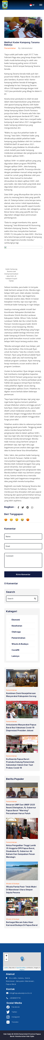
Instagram (15, 1017)
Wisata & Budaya (20, 644)
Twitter (13, 1012)
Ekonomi (16, 619)
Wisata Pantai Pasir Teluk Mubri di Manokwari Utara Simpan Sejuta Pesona (21, 889)
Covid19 (15, 650)
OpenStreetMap (21, 967)
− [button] (6, 959)
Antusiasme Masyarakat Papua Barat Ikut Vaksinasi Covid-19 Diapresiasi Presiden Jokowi (21, 727)
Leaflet (6, 967)
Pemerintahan (10, 48)
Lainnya (15, 656)
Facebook (15, 1007)
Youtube (14, 1022)
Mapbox (22, 970)
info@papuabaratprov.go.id (20, 993)
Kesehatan (17, 626)
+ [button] (6, 955)
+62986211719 (14, 998)
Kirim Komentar (23, 574)
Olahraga (16, 632)
